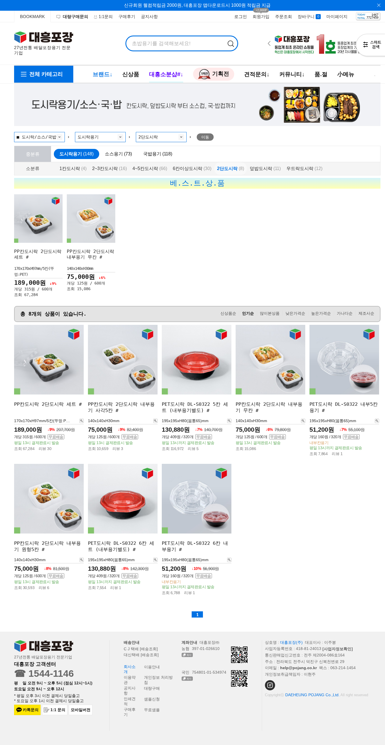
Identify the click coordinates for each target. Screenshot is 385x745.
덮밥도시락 (265, 168)
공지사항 (149, 16)
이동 (205, 137)
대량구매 (152, 688)
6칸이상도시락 (192, 168)
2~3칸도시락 (109, 168)
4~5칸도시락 (149, 168)
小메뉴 (345, 74)
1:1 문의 (57, 709)
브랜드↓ (102, 74)
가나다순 (345, 313)
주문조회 (283, 16)
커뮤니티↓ (292, 74)
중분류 (32, 154)
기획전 (220, 73)
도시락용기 (76, 153)
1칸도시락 (73, 168)
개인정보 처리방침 (158, 680)
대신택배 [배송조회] (141, 655)
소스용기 (118, 153)
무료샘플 (152, 709)
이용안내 (152, 667)
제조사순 (366, 313)
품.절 (321, 74)
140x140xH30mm (80, 268)
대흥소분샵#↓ (166, 74)
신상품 (130, 74)
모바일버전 (80, 709)
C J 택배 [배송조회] (141, 649)
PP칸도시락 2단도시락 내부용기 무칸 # (90, 254)
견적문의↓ (256, 74)
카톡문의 (31, 709)
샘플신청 (152, 699)
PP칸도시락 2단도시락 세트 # (48, 404)
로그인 (240, 16)
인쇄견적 (130, 701)
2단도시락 (230, 168)
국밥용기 (157, 153)
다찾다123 (370, 46)
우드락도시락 (304, 168)
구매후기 (126, 16)
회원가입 (261, 16)
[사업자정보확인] (337, 649)
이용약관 (130, 680)
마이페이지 (337, 16)
